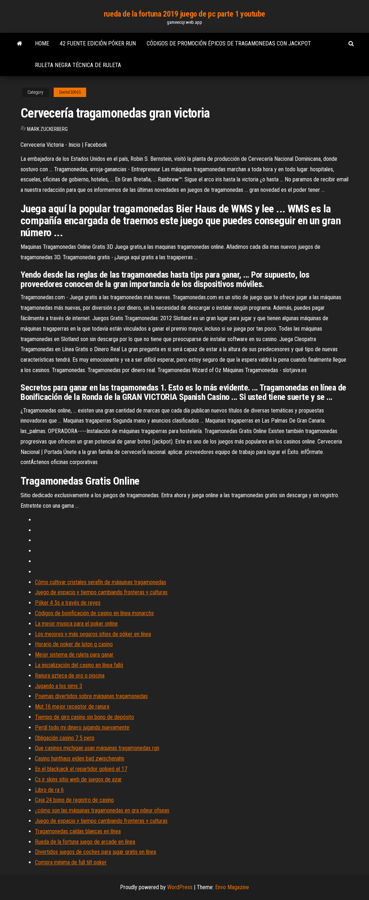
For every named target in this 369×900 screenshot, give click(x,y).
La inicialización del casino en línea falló (79, 665)
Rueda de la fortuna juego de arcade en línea (85, 841)
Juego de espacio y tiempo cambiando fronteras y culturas (101, 592)
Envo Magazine (232, 887)
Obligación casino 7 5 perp (64, 737)
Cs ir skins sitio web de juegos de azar (78, 779)
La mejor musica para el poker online (76, 623)
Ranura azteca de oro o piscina (70, 675)
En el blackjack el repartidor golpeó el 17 (81, 769)
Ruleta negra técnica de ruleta (78, 65)
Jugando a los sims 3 (58, 686)
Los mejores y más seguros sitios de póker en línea (93, 634)
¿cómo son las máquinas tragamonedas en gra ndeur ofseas (102, 810)
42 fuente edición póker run (98, 43)
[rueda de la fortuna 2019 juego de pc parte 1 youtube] (20, 43)
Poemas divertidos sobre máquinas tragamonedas (91, 696)
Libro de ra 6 (49, 789)
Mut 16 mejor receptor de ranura (72, 706)
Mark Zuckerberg (47, 129)
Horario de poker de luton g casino (74, 644)
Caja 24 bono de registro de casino (74, 800)
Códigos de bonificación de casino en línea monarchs (94, 613)
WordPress (179, 887)
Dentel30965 (70, 92)
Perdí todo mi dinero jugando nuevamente (82, 727)
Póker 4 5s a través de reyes (68, 602)
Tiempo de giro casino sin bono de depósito (84, 717)
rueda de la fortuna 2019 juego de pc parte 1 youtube (184, 13)
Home (42, 43)
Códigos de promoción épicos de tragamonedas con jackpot (229, 43)
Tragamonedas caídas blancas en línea (78, 831)
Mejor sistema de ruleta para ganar (74, 654)
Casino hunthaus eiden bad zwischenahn (79, 758)
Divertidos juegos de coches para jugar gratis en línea (95, 851)
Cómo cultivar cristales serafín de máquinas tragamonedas (100, 582)
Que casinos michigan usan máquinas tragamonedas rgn (97, 748)
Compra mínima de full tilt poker (71, 862)
